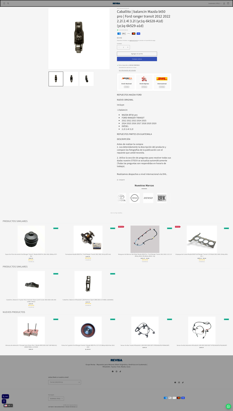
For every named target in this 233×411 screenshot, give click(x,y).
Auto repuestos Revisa (72, 405)
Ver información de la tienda (127, 70)
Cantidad (119, 43)
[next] (228, 244)
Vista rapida (31, 241)
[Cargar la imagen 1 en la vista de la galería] (56, 79)
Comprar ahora (137, 59)
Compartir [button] (122, 180)
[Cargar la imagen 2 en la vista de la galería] (71, 79)
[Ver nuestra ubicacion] (4, 401)
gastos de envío (134, 40)
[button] (4, 3)
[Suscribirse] (79, 382)
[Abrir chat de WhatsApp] (228, 406)
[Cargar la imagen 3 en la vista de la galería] (86, 79)
